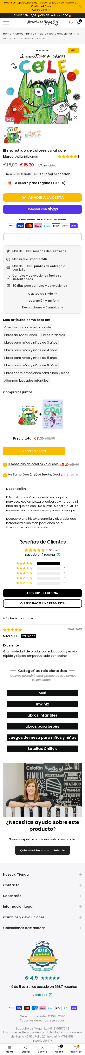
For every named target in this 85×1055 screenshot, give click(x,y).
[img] (12, 630)
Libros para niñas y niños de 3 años (30, 342)
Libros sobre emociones (56, 34)
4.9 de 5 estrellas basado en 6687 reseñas (42, 986)
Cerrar (80, 6)
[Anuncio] (41, 6)
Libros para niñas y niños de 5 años (31, 358)
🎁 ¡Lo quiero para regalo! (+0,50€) (37, 183)
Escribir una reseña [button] (42, 593)
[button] (68, 156)
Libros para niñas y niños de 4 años (31, 350)
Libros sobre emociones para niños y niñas (36, 373)
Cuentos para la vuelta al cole (27, 327)
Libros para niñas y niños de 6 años (30, 365)
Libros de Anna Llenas (20, 335)
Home (7, 34)
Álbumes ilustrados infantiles (26, 380)
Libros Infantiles (25, 34)
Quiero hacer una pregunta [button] (42, 603)
